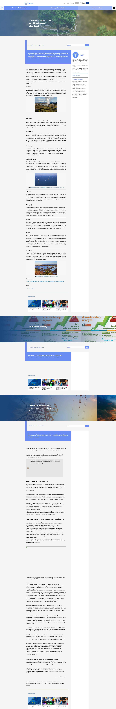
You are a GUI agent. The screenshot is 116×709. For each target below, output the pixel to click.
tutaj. (61, 450)
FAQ (68, 3)
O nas (64, 3)
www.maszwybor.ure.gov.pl (43, 627)
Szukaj (87, 45)
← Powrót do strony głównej (35, 45)
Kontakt (72, 3)
